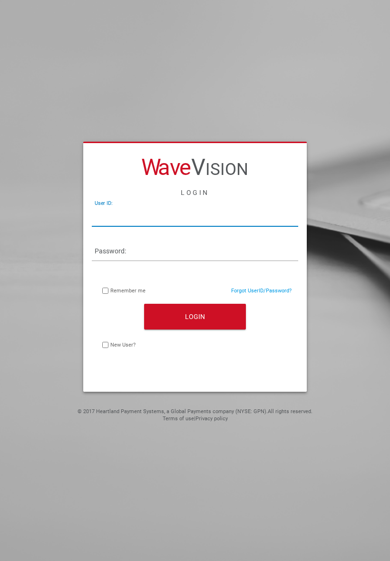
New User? (123, 345)
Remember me (128, 291)
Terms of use (178, 419)
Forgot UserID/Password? (261, 291)
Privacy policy (211, 419)
